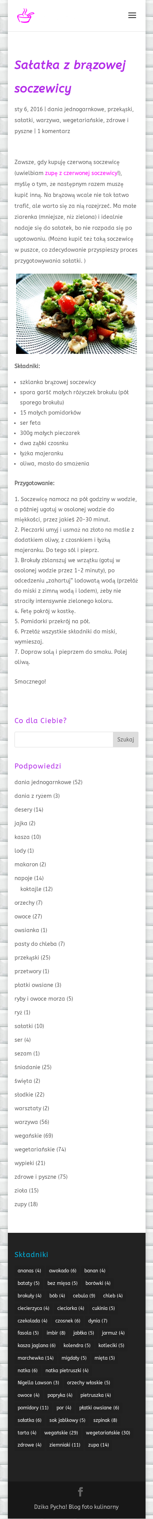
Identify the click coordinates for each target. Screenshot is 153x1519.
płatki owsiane (34, 985)
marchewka (36, 1358)
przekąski (119, 109)
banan (95, 1271)
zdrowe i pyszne (35, 1177)
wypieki (24, 1163)
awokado (62, 1271)
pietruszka (95, 1395)
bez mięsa (62, 1283)
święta (23, 1081)
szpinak (105, 1420)
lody (20, 851)
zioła (21, 1190)
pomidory (33, 1408)
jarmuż (113, 1333)
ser (19, 1040)
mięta (105, 1358)
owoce (23, 916)
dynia (97, 1321)
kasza (22, 837)
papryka (60, 1395)
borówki (98, 1283)
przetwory (28, 971)
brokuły (30, 1296)
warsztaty (28, 1108)
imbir (56, 1333)
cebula (84, 1296)
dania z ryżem (33, 796)
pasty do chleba (36, 944)
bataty (29, 1283)
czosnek (67, 1321)
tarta (27, 1433)
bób (57, 1296)
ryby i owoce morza (40, 999)
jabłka (83, 1333)
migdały (74, 1358)
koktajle (31, 889)
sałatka (30, 1420)
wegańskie (28, 1136)
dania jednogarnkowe (75, 109)
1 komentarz (53, 131)
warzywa (48, 120)
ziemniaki (64, 1445)
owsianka (27, 930)
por (63, 1408)
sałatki (24, 120)
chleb (113, 1296)
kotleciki (111, 1345)
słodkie (24, 1094)
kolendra (77, 1345)
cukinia (103, 1308)
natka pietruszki (67, 1370)
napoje (24, 878)
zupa (98, 1445)
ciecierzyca (33, 1308)
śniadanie (27, 1067)
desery (23, 809)
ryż (18, 1012)
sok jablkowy (67, 1420)
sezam (23, 1053)
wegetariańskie (83, 120)
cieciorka (70, 1308)
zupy (21, 1204)
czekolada (32, 1321)
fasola (28, 1333)
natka (28, 1370)
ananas (29, 1271)
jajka (21, 823)
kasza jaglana (37, 1345)
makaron (26, 864)
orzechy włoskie (88, 1383)
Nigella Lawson (38, 1383)
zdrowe (30, 1445)
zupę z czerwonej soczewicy (81, 173)
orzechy (25, 903)
